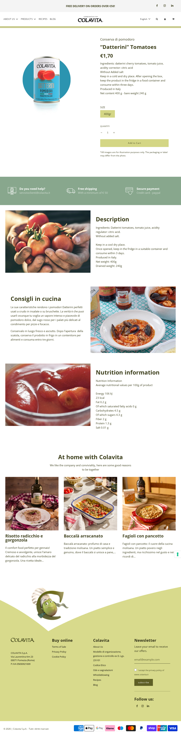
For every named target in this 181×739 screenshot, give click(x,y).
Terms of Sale (59, 646)
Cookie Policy (59, 656)
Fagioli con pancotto (143, 536)
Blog (53, 19)
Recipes (43, 19)
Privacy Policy (59, 651)
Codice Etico (99, 665)
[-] (101, 133)
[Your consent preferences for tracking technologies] (177, 554)
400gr (107, 114)
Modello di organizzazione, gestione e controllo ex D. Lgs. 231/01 (108, 656)
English (144, 19)
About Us (98, 646)
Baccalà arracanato (83, 536)
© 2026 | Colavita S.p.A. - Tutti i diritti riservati (26, 728)
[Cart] (173, 19)
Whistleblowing (101, 674)
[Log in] (165, 19)
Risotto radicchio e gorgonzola (24, 538)
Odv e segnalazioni (103, 670)
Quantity (105, 126)
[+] (114, 133)
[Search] (157, 19)
